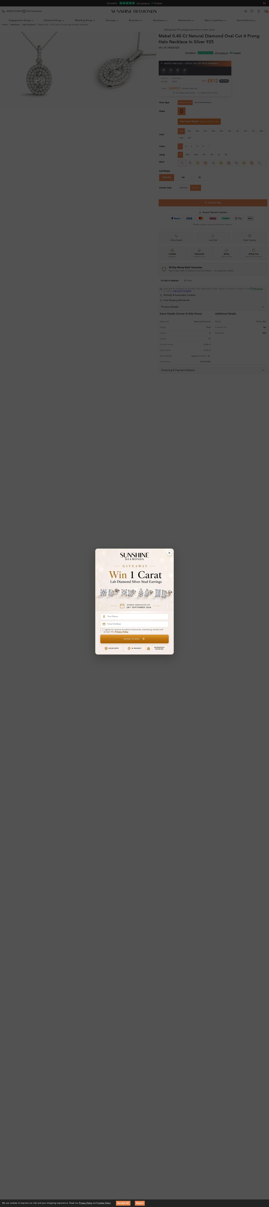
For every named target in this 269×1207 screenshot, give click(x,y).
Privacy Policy (121, 632)
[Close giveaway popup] (169, 553)
